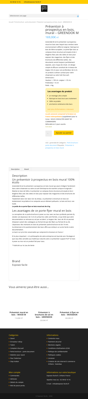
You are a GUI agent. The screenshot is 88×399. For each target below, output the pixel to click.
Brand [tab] (26, 169)
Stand (12, 338)
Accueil (11, 22)
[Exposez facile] (50, 156)
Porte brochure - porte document (25, 22)
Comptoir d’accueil (17, 348)
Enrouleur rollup (16, 342)
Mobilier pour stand (17, 355)
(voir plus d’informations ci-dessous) (61, 109)
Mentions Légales (54, 345)
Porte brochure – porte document (22, 352)
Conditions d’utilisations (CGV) (59, 348)
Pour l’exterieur (15, 358)
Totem (12, 345)
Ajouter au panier (64, 132)
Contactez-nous (53, 338)
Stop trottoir (14, 361)
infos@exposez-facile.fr (60, 384)
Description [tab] (15, 169)
